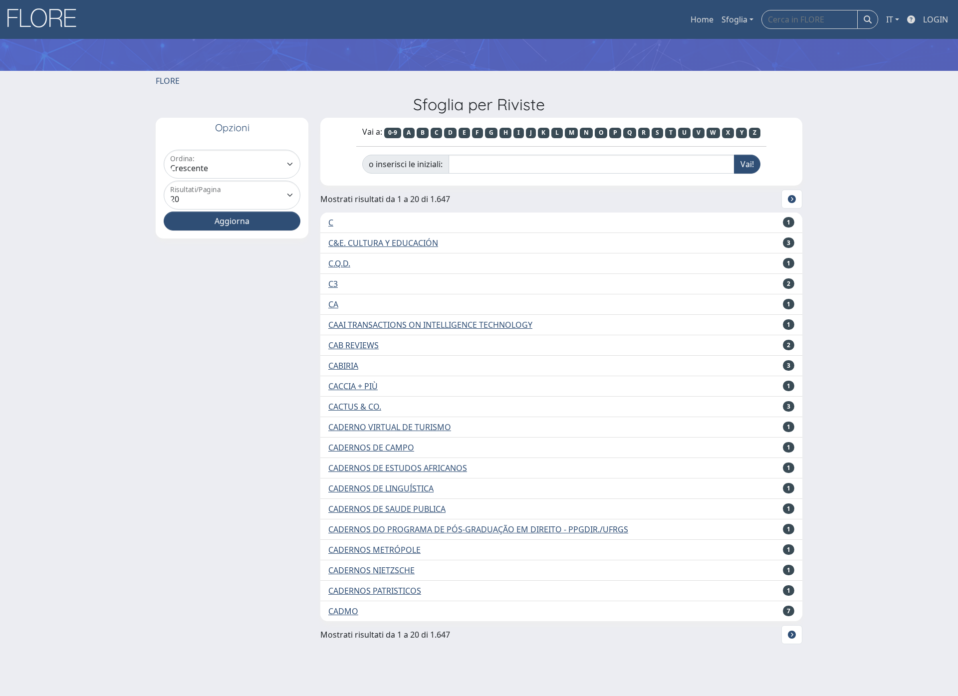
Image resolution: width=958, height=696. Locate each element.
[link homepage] (45, 19)
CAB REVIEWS (353, 345)
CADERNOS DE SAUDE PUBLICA (387, 508)
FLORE (168, 80)
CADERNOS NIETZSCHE (371, 570)
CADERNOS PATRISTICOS (374, 590)
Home (702, 19)
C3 (333, 283)
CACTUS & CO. (354, 406)
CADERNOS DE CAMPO (371, 447)
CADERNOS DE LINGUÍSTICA (381, 488)
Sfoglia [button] (734, 19)
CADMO (343, 611)
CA (333, 304)
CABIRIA (343, 365)
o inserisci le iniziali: (406, 164)
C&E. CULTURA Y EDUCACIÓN (383, 242)
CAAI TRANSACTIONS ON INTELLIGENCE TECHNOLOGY (430, 324)
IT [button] (889, 19)
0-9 (392, 132)
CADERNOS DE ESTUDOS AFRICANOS (397, 468)
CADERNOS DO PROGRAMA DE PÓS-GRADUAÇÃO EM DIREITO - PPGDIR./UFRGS (478, 529)
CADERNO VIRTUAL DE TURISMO (389, 427)
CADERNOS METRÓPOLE (374, 549)
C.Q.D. (339, 263)
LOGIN (935, 19)
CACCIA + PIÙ (353, 386)
